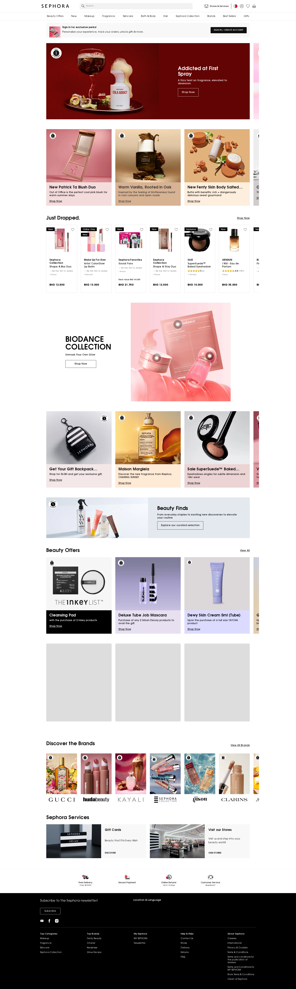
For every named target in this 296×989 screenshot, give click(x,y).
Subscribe (50, 911)
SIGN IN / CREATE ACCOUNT (228, 30)
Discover (110, 853)
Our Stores (214, 853)
